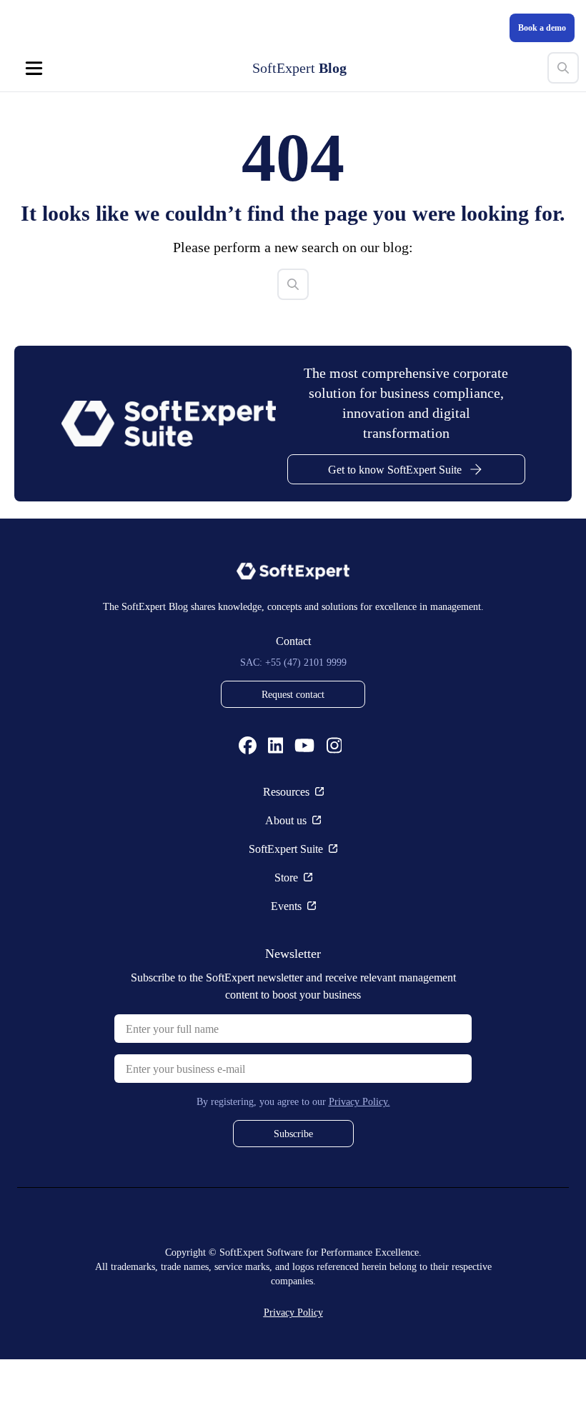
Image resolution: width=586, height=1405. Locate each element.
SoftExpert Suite (286, 894)
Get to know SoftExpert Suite (394, 515)
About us (286, 866)
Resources (286, 837)
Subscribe (293, 1179)
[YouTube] (304, 791)
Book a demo (536, 27)
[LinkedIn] (275, 791)
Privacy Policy (293, 1357)
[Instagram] (334, 791)
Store (286, 923)
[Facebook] (247, 791)
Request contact (293, 739)
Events (286, 951)
